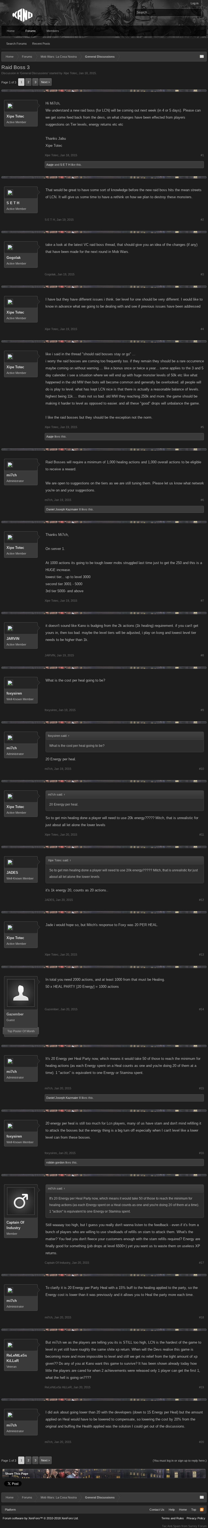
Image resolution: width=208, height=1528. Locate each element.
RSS (202, 1509)
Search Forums (16, 43)
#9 (202, 710)
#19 (201, 1387)
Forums (30, 30)
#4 (202, 329)
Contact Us (157, 1509)
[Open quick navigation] (202, 56)
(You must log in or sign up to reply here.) (180, 1460)
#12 (201, 899)
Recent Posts (41, 43)
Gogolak (13, 258)
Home (11, 30)
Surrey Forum (197, 1526)
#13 (201, 954)
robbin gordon (55, 1162)
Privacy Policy (196, 1518)
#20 (201, 1442)
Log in (195, 3)
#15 (201, 1088)
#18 (201, 1317)
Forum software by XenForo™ (41, 1518)
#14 (201, 1009)
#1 (202, 155)
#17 (201, 1262)
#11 (201, 834)
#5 (202, 427)
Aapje (50, 164)
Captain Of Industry (15, 1225)
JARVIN (12, 639)
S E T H (65, 164)
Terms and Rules (172, 1518)
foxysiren (14, 693)
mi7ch (11, 475)
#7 (202, 600)
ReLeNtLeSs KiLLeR (16, 1358)
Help (172, 1509)
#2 (202, 219)
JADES (12, 873)
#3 (202, 274)
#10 (201, 768)
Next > (45, 82)
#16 (201, 1153)
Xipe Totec (70, 73)
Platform (10, 1509)
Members (53, 30)
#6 (202, 499)
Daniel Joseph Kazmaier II (63, 509)
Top (193, 1509)
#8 (202, 655)
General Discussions (34, 73)
